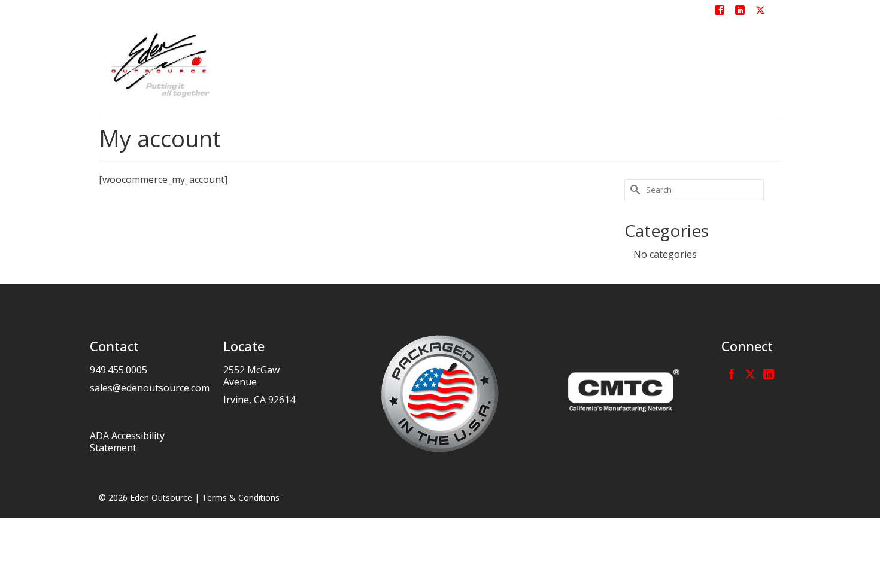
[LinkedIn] (768, 373)
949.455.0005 (118, 369)
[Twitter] (750, 373)
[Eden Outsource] (206, 64)
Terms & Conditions (241, 497)
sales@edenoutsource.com (150, 387)
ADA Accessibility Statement (127, 441)
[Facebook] (731, 373)
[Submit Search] (633, 189)
